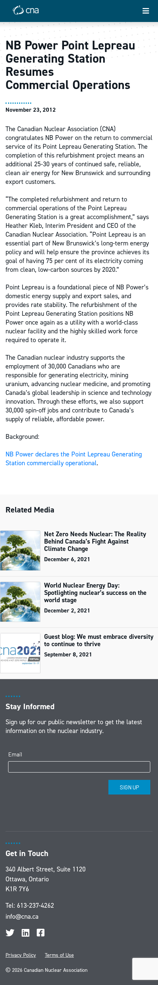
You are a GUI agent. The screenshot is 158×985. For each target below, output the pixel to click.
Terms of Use (59, 955)
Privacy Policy (21, 955)
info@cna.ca (22, 916)
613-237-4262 (35, 905)
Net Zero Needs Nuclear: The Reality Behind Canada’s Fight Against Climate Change (95, 541)
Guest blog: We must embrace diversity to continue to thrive (99, 640)
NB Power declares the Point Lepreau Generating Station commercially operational (74, 458)
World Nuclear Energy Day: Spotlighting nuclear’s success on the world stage (95, 592)
